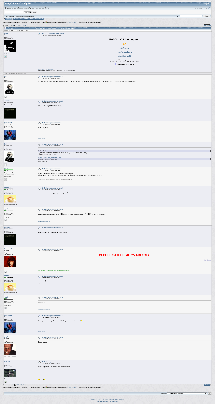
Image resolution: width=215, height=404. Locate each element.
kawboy (7, 361)
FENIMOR (7, 188)
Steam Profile (41, 138)
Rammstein (8, 122)
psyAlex (7, 337)
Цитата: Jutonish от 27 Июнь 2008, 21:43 (49, 157)
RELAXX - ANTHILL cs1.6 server (91, 22)
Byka (6, 33)
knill (5, 76)
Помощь (16, 18)
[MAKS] (52, 69)
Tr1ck (45, 69)
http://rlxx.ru (124, 48)
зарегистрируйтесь (42, 8)
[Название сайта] (5, 382)
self (49, 69)
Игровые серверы (53, 22)
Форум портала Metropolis (11, 22)
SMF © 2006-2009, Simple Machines (114, 399)
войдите (30, 8)
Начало (9, 18)
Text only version (103, 401)
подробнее (31, 16)
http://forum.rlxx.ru (124, 52)
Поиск (21, 18)
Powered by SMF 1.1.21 (97, 399)
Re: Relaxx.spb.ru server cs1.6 (52, 77)
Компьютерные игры (37, 22)
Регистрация (39, 18)
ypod (75, 22)
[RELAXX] (5, 57)
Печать (208, 25)
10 (18, 25)
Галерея (206, 4)
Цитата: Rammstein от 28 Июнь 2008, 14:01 (50, 149)
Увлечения (24, 22)
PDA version (114, 401)
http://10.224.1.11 (124, 56)
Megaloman (70, 22)
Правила (26, 18)
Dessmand (41, 69)
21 (21, 25)
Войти (32, 18)
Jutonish (7, 101)
